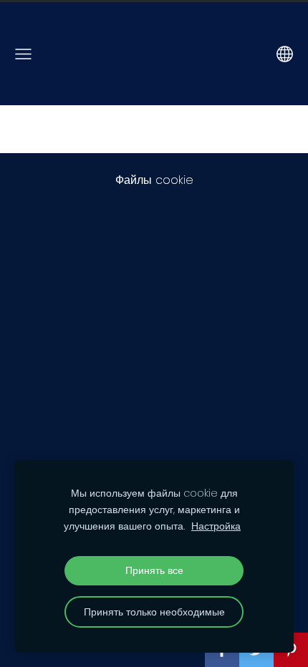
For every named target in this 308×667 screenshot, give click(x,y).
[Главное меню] (23, 54)
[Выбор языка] (284, 54)
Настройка (216, 526)
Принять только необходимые (154, 612)
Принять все (154, 570)
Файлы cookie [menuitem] (154, 180)
